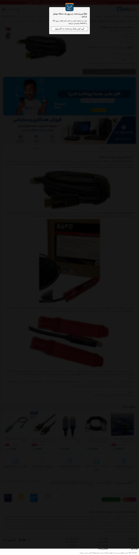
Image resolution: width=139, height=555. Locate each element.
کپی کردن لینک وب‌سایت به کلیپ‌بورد (69, 28)
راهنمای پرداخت (103, 549)
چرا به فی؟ (134, 549)
